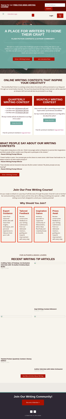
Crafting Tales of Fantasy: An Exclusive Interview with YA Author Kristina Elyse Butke (15, 265)
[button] (33, 15)
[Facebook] (31, 411)
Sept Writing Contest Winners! (45, 309)
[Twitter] (35, 411)
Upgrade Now (25, 133)
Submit (48, 9)
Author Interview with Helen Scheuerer (48, 369)
